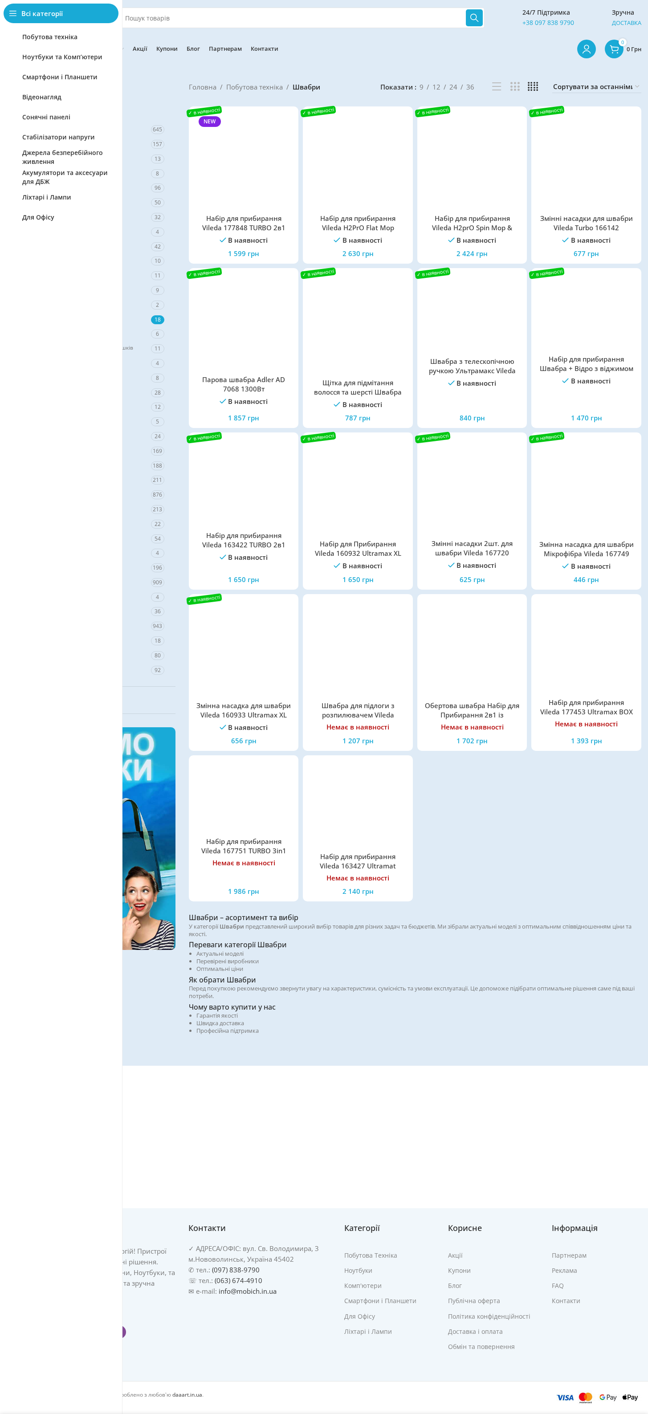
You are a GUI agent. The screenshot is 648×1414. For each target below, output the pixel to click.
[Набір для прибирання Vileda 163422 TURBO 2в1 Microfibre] (244, 483)
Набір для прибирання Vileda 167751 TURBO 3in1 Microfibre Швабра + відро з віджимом (244, 855)
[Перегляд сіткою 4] (533, 87)
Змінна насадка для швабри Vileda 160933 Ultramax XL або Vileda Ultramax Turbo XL (243, 715)
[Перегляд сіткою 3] (515, 87)
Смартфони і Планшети (380, 1300)
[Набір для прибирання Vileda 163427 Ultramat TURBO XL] (358, 805)
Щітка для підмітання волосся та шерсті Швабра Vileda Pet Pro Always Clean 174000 (358, 396)
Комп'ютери (363, 1285)
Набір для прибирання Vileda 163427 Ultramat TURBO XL (358, 866)
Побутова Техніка (370, 1255)
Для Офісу (359, 1316)
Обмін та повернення (481, 1346)
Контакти (566, 1300)
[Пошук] (474, 17)
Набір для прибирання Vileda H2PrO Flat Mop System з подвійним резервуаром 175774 (357, 232)
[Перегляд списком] (497, 87)
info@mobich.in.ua (248, 1291)
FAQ (558, 1285)
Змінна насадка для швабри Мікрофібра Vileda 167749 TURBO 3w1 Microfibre (586, 553)
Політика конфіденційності (489, 1316)
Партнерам (569, 1255)
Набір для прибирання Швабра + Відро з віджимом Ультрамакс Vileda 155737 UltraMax (586, 373)
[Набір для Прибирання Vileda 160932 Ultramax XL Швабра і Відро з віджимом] (358, 487)
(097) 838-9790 (236, 1269)
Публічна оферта (474, 1300)
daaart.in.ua (187, 1394)
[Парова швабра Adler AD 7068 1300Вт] (244, 323)
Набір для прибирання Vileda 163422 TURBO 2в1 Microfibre (243, 544)
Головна (202, 86)
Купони (459, 1270)
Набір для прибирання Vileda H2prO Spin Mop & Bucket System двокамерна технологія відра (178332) (472, 232)
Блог (455, 1285)
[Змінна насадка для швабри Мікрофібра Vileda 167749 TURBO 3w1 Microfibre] (586, 487)
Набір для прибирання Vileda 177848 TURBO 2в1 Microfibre (243, 227)
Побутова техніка (254, 86)
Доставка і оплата (475, 1331)
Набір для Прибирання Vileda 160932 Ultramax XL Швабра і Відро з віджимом (357, 553)
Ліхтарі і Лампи (368, 1331)
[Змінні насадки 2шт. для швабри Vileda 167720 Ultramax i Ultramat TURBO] (472, 486)
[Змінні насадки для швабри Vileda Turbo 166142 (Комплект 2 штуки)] (586, 161)
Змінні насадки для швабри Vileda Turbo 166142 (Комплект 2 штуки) (586, 227)
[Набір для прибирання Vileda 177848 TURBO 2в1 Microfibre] (244, 161)
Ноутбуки (358, 1270)
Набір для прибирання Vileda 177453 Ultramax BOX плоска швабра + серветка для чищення (586, 716)
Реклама (564, 1270)
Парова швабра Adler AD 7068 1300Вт (243, 384)
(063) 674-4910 (238, 1280)
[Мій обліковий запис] (586, 49)
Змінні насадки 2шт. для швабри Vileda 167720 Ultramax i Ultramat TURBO (472, 552)
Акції (455, 1255)
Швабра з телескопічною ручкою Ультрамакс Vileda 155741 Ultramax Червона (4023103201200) (472, 375)
